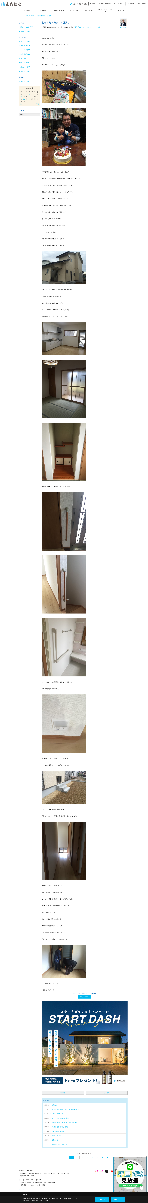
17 (24, 98)
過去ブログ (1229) (25, 81)
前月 (21, 104)
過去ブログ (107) (25, 71)
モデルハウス (74, 10)
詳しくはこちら (85, 996)
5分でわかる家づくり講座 (105, 10)
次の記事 (106, 1093)
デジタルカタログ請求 (105, 3)
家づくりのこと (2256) (26, 27)
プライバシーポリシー (62, 1198)
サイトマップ (24, 1189)
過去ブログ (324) (25, 67)
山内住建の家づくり (58, 10)
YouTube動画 (43, 10)
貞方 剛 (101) (24, 58)
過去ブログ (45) (24, 62)
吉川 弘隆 (97, 27)
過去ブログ (77, 27)
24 (24, 99)
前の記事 (62, 1093)
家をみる (27, 10)
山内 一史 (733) (25, 41)
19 (29, 98)
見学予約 (92, 3)
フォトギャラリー (119, 3)
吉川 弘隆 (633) (25, 45)
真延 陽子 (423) (25, 54)
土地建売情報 (130, 3)
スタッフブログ (142, 3)
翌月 (37, 104)
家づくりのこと (87, 27)
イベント (121, 10)
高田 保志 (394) (25, 50)
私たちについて (89, 10)
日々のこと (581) (25, 31)
